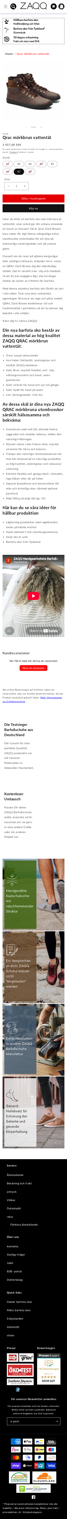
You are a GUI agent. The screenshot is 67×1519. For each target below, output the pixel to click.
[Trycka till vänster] (26, 127)
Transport (13, 152)
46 (7, 171)
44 (41, 163)
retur (10, 1216)
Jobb (10, 1262)
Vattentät (13, 1326)
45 (52, 163)
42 (18, 163)
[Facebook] (33, 1497)
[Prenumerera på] (56, 1421)
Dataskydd (14, 1208)
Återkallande (15, 1174)
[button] (13, 6)
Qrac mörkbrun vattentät (33, 53)
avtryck (11, 1191)
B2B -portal (14, 1271)
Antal (7, 179)
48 (30, 171)
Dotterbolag (15, 1279)
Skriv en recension (33, 668)
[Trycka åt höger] (41, 127)
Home (9, 53)
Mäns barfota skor (19, 1310)
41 (7, 163)
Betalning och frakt (19, 1183)
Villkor (11, 1200)
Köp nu (33, 208)
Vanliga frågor (16, 1254)
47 (18, 171)
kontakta (12, 1246)
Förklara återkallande (24, 1224)
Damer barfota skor (19, 1301)
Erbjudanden (15, 1318)
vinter (11, 1335)
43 (30, 163)
